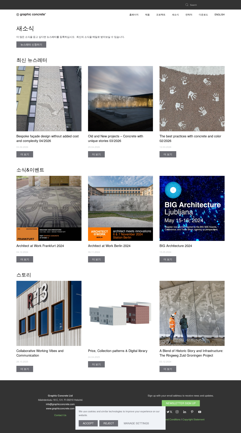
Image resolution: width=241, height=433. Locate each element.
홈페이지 (134, 14)
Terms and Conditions (169, 419)
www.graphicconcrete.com (60, 408)
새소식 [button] (175, 14)
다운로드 (203, 14)
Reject (108, 423)
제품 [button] (147, 14)
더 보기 (24, 154)
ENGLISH (220, 14)
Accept (88, 423)
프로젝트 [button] (160, 14)
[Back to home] (31, 14)
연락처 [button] (188, 14)
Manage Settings (136, 423)
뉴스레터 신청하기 (31, 44)
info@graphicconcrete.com (60, 404)
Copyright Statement (193, 419)
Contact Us (60, 415)
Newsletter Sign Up (181, 403)
